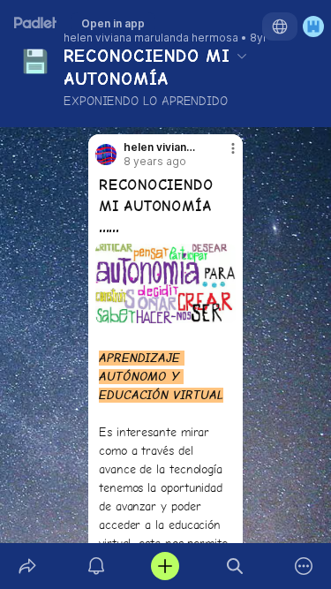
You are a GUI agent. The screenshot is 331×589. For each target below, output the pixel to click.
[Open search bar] (235, 566)
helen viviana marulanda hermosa (151, 38)
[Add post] (165, 566)
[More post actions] (221, 155)
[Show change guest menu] (313, 26)
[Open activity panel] (96, 566)
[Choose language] (279, 26)
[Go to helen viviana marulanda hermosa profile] (106, 154)
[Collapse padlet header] (242, 55)
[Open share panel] (27, 566)
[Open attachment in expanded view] (165, 283)
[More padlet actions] (303, 566)
